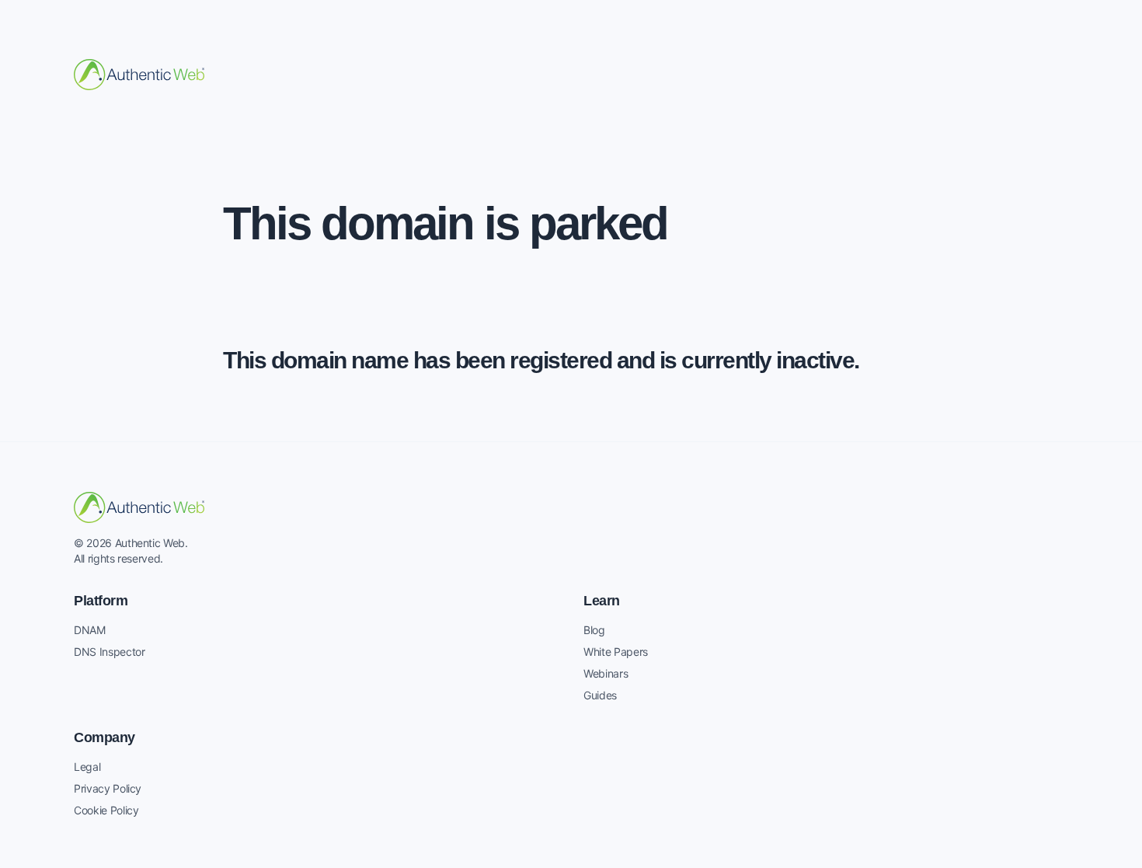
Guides (600, 695)
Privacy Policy (107, 788)
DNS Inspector (109, 651)
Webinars (605, 673)
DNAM (90, 629)
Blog (594, 629)
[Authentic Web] (139, 74)
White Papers (615, 651)
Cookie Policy (106, 810)
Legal (87, 766)
